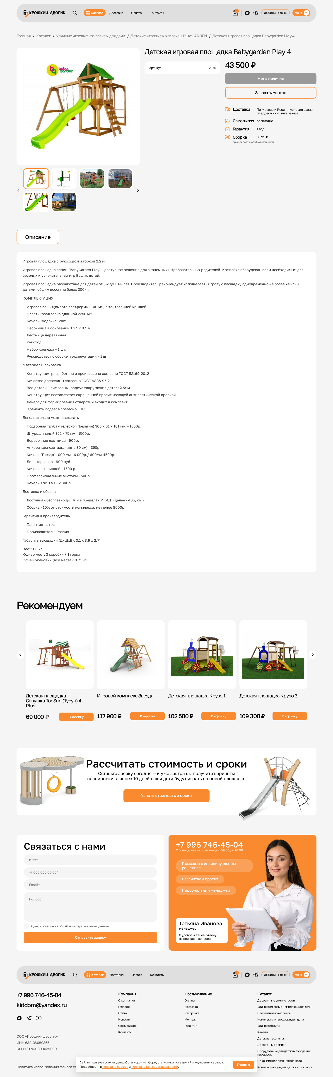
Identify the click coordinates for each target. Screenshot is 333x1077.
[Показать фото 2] (64, 178)
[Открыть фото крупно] (78, 106)
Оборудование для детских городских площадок (283, 1052)
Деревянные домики (271, 1044)
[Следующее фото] (137, 190)
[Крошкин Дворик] (44, 13)
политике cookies (115, 1066)
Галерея (123, 1007)
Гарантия (191, 1025)
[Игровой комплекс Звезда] (131, 654)
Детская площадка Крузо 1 (197, 696)
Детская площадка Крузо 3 (268, 696)
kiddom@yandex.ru (42, 1005)
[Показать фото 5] (36, 202)
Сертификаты (127, 1025)
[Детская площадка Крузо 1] (202, 654)
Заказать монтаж (271, 92)
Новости (124, 1019)
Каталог (97, 13)
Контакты (157, 13)
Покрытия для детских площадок (280, 1061)
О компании (126, 1000)
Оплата (136, 13)
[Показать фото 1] (36, 178)
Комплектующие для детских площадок (285, 1067)
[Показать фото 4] (120, 178)
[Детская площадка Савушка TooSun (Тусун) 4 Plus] (60, 654)
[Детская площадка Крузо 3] (273, 654)
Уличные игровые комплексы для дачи (284, 1007)
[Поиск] (74, 12)
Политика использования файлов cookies (51, 1067)
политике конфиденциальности (154, 1066)
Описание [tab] (38, 237)
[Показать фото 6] (64, 202)
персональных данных (93, 926)
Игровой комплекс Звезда (125, 696)
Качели (262, 1032)
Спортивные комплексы (274, 1013)
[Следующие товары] (313, 655)
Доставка (116, 13)
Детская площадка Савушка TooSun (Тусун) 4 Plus (53, 701)
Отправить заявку (90, 937)
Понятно (243, 1064)
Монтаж (190, 1019)
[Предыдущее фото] (19, 190)
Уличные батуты (268, 1025)
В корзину (76, 717)
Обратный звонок (275, 12)
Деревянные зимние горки (276, 1000)
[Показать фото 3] (92, 178)
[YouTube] (38, 1018)
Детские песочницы (271, 1038)
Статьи (123, 1013)
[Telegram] (256, 13)
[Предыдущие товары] (20, 655)
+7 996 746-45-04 (209, 844)
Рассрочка (192, 1013)
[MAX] (247, 13)
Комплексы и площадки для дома (280, 1019)
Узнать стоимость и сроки (166, 795)
